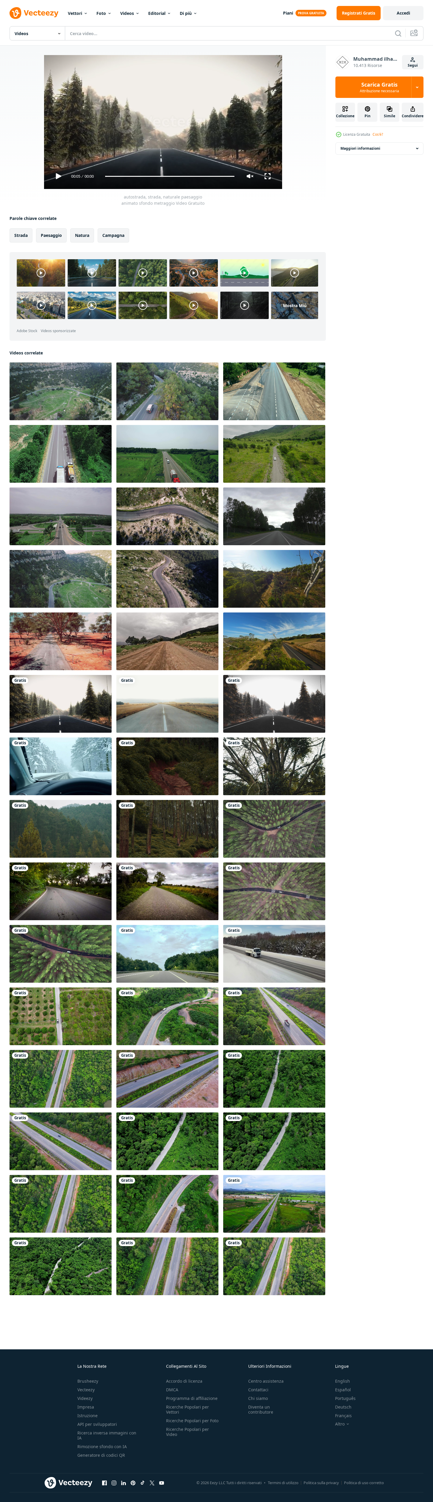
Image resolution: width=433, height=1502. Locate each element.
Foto (101, 13)
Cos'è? (378, 134)
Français (343, 1415)
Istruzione (87, 1415)
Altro (340, 1424)
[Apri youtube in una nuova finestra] (161, 1482)
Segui (413, 65)
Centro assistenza (266, 1381)
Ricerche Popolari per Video (187, 1431)
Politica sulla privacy (321, 1482)
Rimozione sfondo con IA (102, 1446)
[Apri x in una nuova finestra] (152, 1482)
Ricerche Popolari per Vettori (187, 1409)
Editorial (156, 13)
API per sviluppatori (97, 1424)
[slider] (170, 176)
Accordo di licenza (184, 1381)
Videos (127, 13)
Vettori (75, 13)
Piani (288, 13)
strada (21, 235)
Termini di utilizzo (283, 1482)
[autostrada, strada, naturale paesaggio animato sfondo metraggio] (61, 704)
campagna (113, 235)
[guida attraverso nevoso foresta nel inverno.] (61, 766)
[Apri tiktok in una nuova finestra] (142, 1482)
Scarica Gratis (379, 87)
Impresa (85, 1407)
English (342, 1381)
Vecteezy (86, 1389)
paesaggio (51, 235)
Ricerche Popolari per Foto (192, 1420)
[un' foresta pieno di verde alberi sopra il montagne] (167, 766)
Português (345, 1398)
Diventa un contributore (260, 1409)
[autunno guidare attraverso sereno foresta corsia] (61, 891)
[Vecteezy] (34, 13)
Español (343, 1389)
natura (82, 235)
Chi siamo (258, 1398)
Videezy (85, 1398)
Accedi (403, 13)
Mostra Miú (295, 305)
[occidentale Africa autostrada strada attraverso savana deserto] (61, 641)
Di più (186, 13)
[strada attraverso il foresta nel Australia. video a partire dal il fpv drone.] (274, 579)
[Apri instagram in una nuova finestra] (114, 1482)
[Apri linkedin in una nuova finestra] (123, 1482)
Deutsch (343, 1407)
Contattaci (258, 1389)
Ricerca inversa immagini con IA (106, 1435)
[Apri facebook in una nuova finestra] (104, 1482)
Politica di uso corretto (364, 1482)
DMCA (172, 1389)
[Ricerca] (398, 33)
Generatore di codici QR (101, 1455)
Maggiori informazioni (360, 148)
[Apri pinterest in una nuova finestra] (133, 1482)
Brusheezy (87, 1381)
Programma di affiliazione (192, 1398)
